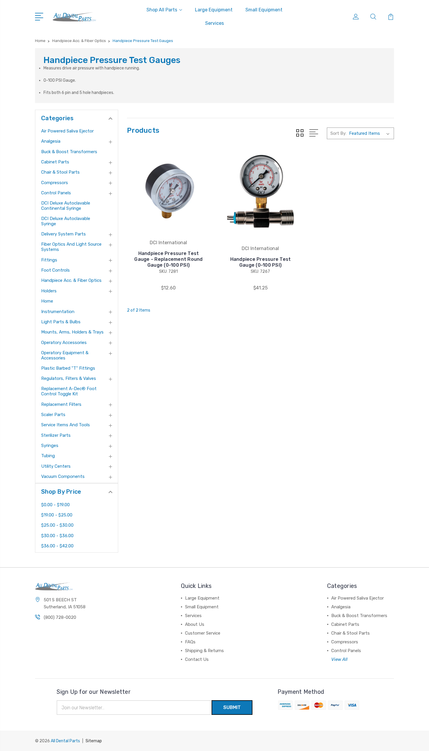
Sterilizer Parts (56, 435)
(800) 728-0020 (60, 617)
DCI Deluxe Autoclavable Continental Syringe (65, 205)
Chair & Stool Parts (60, 172)
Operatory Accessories (64, 342)
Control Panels (56, 192)
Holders (49, 291)
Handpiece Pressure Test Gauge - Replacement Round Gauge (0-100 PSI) (168, 259)
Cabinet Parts (55, 162)
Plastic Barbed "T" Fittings (68, 368)
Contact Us (197, 659)
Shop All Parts (162, 10)
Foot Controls (55, 270)
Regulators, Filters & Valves (68, 378)
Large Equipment (214, 10)
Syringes (49, 445)
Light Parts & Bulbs (61, 321)
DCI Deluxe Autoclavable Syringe (65, 221)
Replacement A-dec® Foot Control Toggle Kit (69, 391)
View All (339, 659)
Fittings (49, 260)
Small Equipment (263, 10)
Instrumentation (57, 311)
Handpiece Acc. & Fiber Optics (71, 280)
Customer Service (202, 633)
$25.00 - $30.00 (57, 525)
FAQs (190, 642)
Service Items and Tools (65, 424)
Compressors (54, 182)
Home (47, 301)
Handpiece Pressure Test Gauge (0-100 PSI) (260, 262)
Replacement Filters (61, 404)
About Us (194, 624)
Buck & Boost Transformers (69, 151)
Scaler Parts (53, 414)
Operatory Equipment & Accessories (64, 355)
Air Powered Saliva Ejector (67, 131)
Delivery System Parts (63, 234)
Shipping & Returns (204, 650)
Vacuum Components (63, 476)
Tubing (48, 455)
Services (214, 23)
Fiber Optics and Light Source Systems (71, 247)
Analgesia (50, 141)
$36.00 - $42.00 (57, 546)
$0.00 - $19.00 (55, 504)
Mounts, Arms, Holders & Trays (72, 332)
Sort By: (338, 133)
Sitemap (94, 740)
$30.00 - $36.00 (57, 535)
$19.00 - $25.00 (56, 515)
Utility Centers (56, 466)
